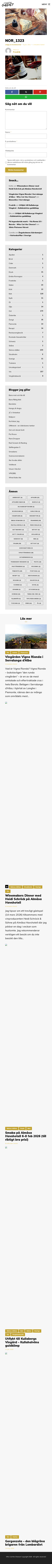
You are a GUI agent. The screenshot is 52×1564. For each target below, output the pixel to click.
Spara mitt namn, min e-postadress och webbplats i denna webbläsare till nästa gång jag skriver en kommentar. (26, 162)
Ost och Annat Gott (16, 430)
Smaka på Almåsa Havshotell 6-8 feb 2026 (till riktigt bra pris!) (25, 1136)
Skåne (11, 346)
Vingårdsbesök (15, 376)
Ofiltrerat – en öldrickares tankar (22, 426)
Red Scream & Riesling (18, 443)
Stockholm (13, 354)
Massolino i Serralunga (19, 200)
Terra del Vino (33, 594)
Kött (10, 289)
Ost (10, 311)
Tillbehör (16, 598)
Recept (11, 328)
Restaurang (34, 575)
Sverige (12, 359)
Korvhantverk (26, 548)
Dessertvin (35, 516)
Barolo (36, 502)
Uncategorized (15, 367)
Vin (10, 372)
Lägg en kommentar (13, 45)
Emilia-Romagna (15, 276)
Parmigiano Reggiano (20, 562)
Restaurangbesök (16, 333)
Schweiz (12, 341)
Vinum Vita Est (15, 469)
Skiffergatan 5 (14, 447)
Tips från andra (33, 598)
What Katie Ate (15, 477)
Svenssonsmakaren (16, 456)
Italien (11, 285)
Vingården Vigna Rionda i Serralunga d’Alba (24, 658)
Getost (36, 529)
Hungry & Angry (15, 408)
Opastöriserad (26, 552)
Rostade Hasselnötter (17, 337)
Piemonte (12, 324)
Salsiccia (34, 580)
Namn (8, 132)
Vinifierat (12, 465)
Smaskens (13, 452)
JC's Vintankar (14, 412)
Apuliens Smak (18, 502)
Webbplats (9, 151)
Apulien (12, 255)
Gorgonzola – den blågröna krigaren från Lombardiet (25, 1542)
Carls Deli (35, 511)
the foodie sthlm (15, 460)
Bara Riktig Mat (15, 400)
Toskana (12, 363)
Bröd (11, 259)
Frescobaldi (35, 525)
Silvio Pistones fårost (18, 227)
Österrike (12, 315)
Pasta (37, 562)
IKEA (35, 539)
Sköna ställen (14, 350)
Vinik (28, 603)
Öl (10, 302)
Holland (35, 534)
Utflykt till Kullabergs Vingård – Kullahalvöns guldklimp (22, 1342)
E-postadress (11, 141)
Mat (10, 294)
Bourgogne (17, 511)
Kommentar (10, 110)
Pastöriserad (18, 566)
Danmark (12, 268)
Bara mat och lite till (17, 395)
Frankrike (12, 281)
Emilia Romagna (18, 520)
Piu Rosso (13, 434)
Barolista (12, 404)
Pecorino (35, 566)
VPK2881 (12, 473)
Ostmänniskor (26, 557)
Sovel (35, 585)
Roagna (17, 580)
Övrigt (11, 320)
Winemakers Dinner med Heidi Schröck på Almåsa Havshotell (23, 899)
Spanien (16, 589)
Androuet (17, 497)
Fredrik (12, 205)
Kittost (35, 543)
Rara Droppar (14, 439)
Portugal (35, 571)
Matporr (12, 417)
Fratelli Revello (18, 525)
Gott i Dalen (18, 534)
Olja (10, 307)
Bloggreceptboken (26, 506)
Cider (11, 263)
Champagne (17, 516)
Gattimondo (18, 529)
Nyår (11, 298)
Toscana (15, 603)
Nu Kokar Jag (14, 421)
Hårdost (18, 539)
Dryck (11, 272)
